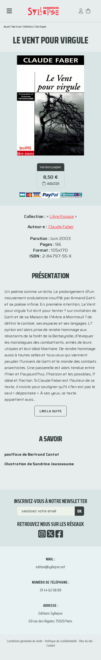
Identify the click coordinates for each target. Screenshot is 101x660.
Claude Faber (61, 226)
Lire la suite (50, 411)
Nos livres (16, 27)
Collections (28, 27)
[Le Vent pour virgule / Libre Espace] (50, 105)
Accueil (7, 27)
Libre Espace (40, 27)
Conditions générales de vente (24, 641)
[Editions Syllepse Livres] (43, 11)
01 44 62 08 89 (50, 590)
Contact (50, 645)
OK (79, 511)
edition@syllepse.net (50, 567)
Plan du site (85, 641)
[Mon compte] (81, 13)
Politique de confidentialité (61, 641)
